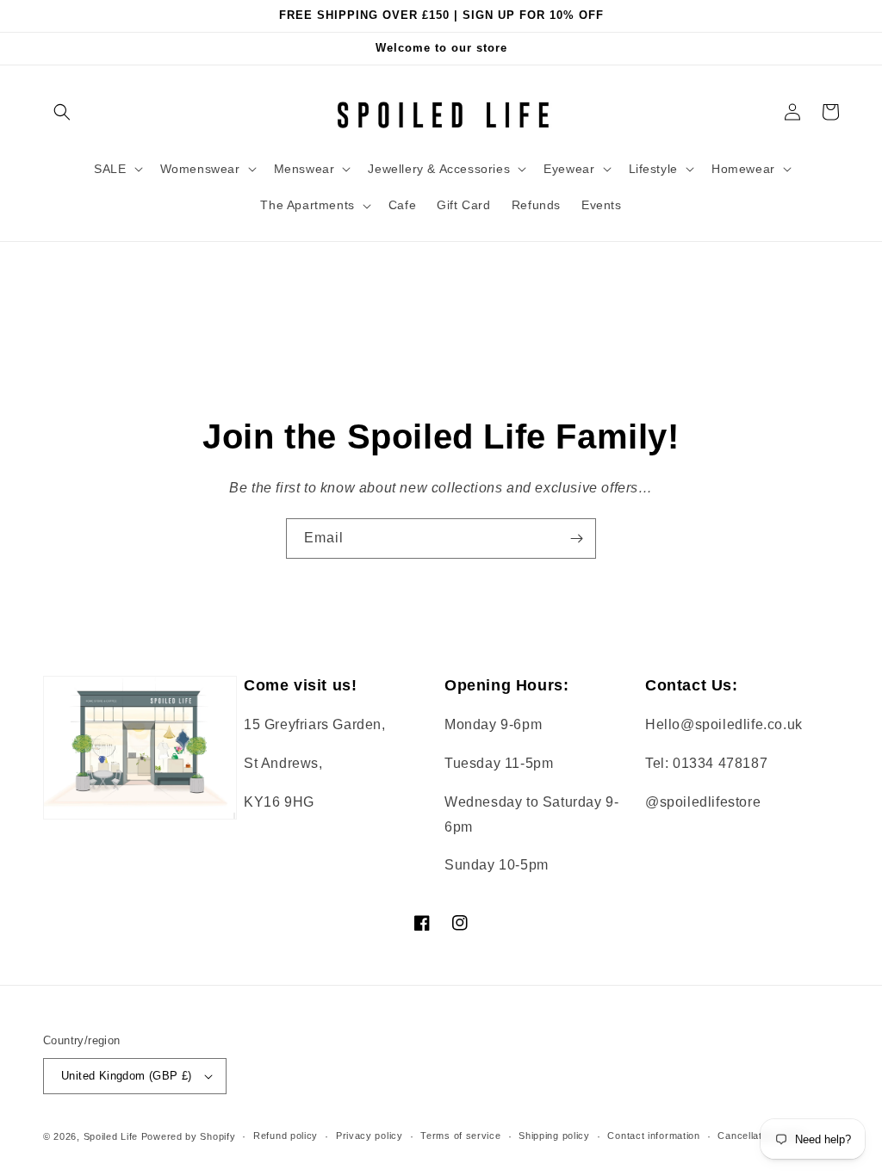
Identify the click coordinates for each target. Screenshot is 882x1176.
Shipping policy (554, 1135)
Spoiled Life (111, 1136)
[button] (62, 112)
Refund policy (285, 1135)
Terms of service (460, 1135)
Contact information (653, 1135)
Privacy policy (369, 1135)
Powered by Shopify (188, 1136)
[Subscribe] (576, 538)
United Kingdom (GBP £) (126, 1075)
